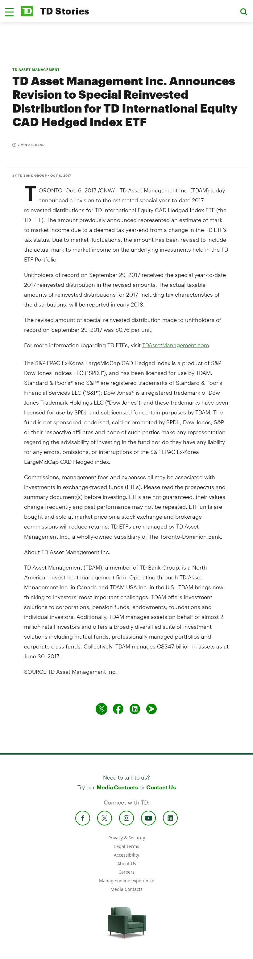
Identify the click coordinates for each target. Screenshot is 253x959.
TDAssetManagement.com (175, 345)
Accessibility (126, 855)
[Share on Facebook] (118, 709)
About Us (126, 863)
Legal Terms (126, 846)
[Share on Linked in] (134, 709)
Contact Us (161, 787)
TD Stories (64, 11)
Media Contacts (117, 787)
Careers (126, 872)
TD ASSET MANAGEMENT (36, 70)
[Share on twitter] (101, 709)
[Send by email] (151, 709)
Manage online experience (126, 880)
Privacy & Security (126, 838)
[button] (9, 12)
